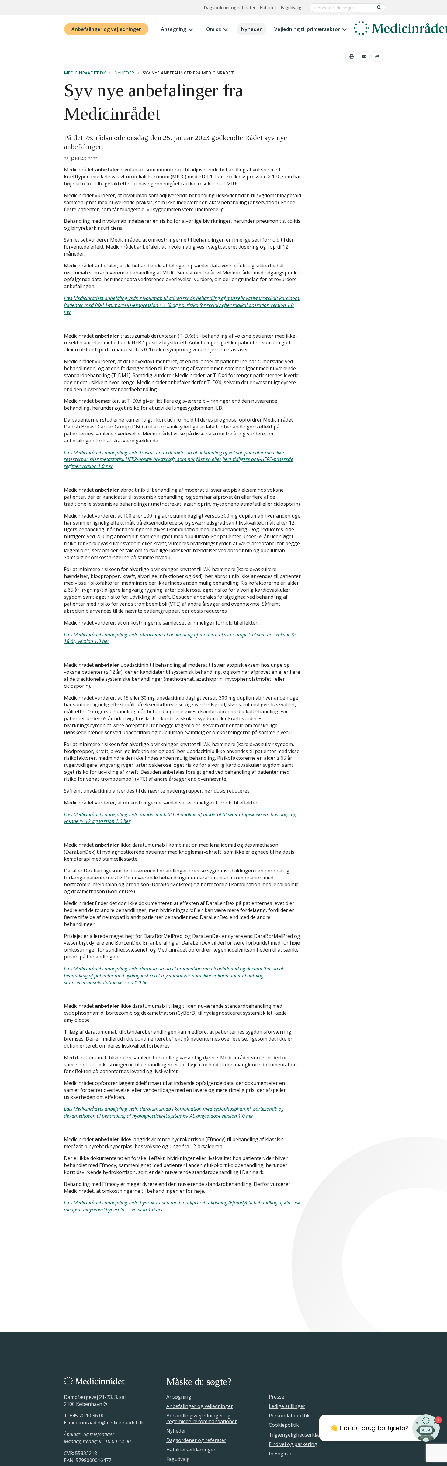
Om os (213, 29)
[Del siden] (377, 56)
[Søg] (379, 7)
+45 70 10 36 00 (87, 1415)
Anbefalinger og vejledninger (106, 29)
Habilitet (268, 7)
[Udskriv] (351, 56)
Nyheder (251, 29)
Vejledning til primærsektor (307, 29)
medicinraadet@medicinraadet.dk (106, 1422)
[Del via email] (364, 56)
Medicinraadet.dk (85, 73)
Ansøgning (173, 29)
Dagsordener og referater (229, 7)
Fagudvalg (291, 7)
